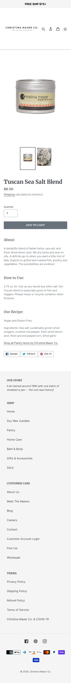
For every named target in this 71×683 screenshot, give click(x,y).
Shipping (9, 194)
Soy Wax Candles (18, 421)
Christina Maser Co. (40, 671)
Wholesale (13, 557)
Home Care (14, 439)
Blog (10, 510)
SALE (10, 467)
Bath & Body (15, 449)
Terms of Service (18, 610)
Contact (12, 529)
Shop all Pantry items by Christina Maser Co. (31, 343)
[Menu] (65, 29)
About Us (13, 492)
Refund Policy (16, 600)
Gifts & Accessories (19, 458)
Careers (12, 520)
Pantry (11, 430)
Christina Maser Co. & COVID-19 (28, 619)
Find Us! (12, 548)
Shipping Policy (17, 591)
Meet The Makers (18, 501)
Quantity (8, 206)
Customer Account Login (23, 539)
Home (11, 411)
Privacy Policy (16, 581)
